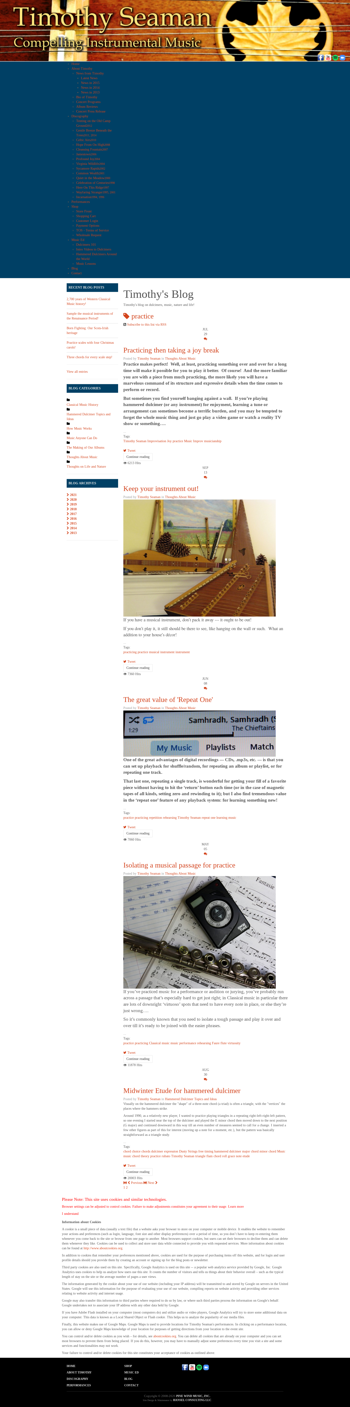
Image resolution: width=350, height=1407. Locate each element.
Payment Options (87, 225)
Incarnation (90, 197)
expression (171, 1151)
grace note (235, 1156)
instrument (182, 652)
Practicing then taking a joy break (171, 350)
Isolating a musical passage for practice (179, 865)
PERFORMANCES (79, 1385)
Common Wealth (90, 173)
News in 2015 (90, 83)
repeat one (208, 817)
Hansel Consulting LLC (192, 1400)
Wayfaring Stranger (95, 192)
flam (209, 1156)
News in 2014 (90, 87)
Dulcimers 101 (86, 244)
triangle (200, 1156)
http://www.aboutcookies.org (103, 1248)
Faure (216, 1043)
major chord (250, 1151)
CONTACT (131, 1385)
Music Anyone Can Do (82, 438)
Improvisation (156, 441)
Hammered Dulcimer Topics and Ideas (191, 1099)
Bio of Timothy (86, 97)
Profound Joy (88, 159)
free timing (205, 1151)
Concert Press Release (90, 111)
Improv (198, 441)
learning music (226, 817)
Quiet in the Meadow (93, 178)
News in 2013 (90, 92)
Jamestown (86, 154)
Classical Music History (82, 405)
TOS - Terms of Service (92, 230)
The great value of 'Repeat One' (168, 699)
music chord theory (136, 1156)
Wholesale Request (88, 235)
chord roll (220, 1156)
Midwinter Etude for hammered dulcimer (181, 1090)
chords (145, 1151)
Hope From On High (93, 145)
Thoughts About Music (180, 358)
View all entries (77, 371)
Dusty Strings (188, 1151)
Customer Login (87, 221)
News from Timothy (90, 73)
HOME (71, 1366)
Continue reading (138, 457)
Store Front (84, 211)
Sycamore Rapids (90, 168)
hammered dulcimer (227, 1151)
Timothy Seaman (148, 358)
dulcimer (157, 1151)
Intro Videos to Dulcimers (93, 249)
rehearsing (170, 817)
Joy (169, 441)
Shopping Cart (86, 216)
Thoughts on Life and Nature (86, 466)
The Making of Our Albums (85, 447)
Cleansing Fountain (92, 149)
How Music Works (79, 428)
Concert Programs (88, 102)
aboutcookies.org (164, 1336)
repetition (155, 817)
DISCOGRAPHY (77, 1379)
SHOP (128, 1366)
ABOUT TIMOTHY (79, 1372)
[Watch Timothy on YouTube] (328, 57)
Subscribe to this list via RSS (146, 324)
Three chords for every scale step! (89, 357)
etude (246, 1156)
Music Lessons (86, 263)
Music (188, 441)
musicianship (212, 441)
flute (223, 1043)
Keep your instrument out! (161, 488)
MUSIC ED (131, 1372)
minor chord (268, 1151)
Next (151, 1183)
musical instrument (162, 652)
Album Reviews (87, 106)
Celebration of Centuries (95, 183)
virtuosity (234, 1043)
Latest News (89, 78)
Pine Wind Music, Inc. (193, 1396)
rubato (166, 1156)
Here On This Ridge (92, 187)
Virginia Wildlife (90, 164)
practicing (130, 652)
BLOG (128, 1379)
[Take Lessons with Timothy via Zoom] (342, 57)
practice (178, 441)
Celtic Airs (86, 140)
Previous (137, 1183)
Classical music (159, 1043)
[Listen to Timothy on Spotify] (335, 57)
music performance (183, 1043)
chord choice (131, 1151)
